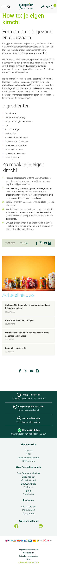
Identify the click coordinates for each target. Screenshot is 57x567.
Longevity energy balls (15, 348)
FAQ (28, 454)
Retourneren (28, 461)
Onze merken (28, 476)
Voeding (24, 243)
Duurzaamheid (28, 483)
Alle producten (28, 506)
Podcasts (28, 487)
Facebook (36, 242)
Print (49, 242)
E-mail (45, 242)
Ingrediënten (28, 510)
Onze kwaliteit (28, 480)
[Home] (26, 6)
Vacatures (28, 494)
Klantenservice (28, 444)
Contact (29, 450)
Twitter (41, 242)
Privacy (28, 559)
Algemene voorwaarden (28, 550)
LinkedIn (41, 526)
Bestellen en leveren (28, 457)
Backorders (28, 513)
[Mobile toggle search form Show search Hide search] (9, 6)
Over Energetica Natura (28, 467)
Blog (28, 490)
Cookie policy (28, 553)
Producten (28, 500)
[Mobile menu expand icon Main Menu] (4, 6)
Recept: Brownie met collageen (19, 320)
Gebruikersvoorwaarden (28, 556)
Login (47, 6)
